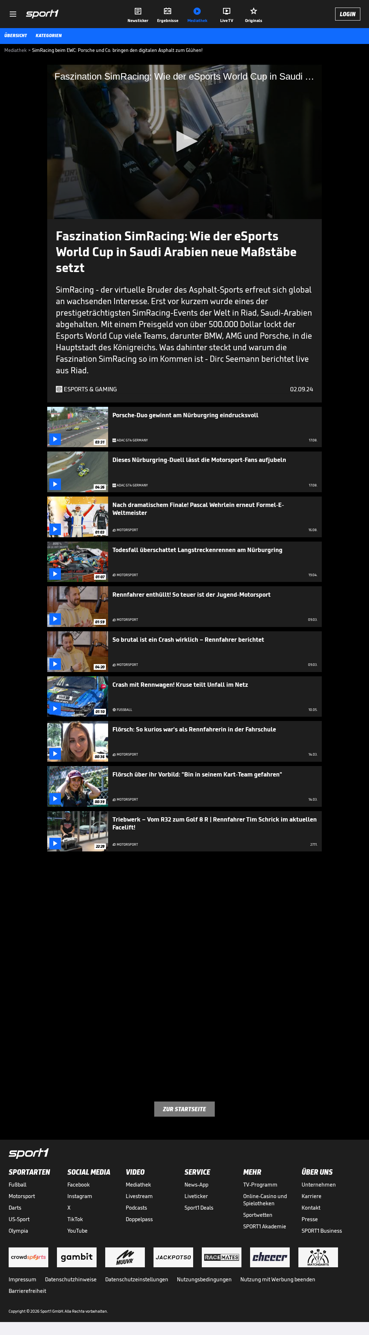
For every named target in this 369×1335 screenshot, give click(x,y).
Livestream (139, 1196)
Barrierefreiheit (27, 1290)
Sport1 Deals (198, 1207)
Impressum (22, 1279)
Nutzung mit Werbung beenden (277, 1279)
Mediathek (138, 1184)
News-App (196, 1184)
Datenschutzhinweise (71, 1279)
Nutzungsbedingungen (204, 1279)
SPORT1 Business (322, 1230)
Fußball (17, 1184)
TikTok (75, 1219)
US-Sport (19, 1219)
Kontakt (311, 1207)
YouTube (77, 1230)
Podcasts (136, 1207)
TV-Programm (260, 1184)
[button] (184, 141)
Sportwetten (257, 1214)
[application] (184, 141)
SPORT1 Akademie (264, 1226)
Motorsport (22, 1196)
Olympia (18, 1230)
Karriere (311, 1196)
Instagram (79, 1196)
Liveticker (196, 1196)
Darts (15, 1207)
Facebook (78, 1184)
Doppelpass (139, 1219)
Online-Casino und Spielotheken (265, 1200)
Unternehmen (319, 1184)
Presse (310, 1219)
